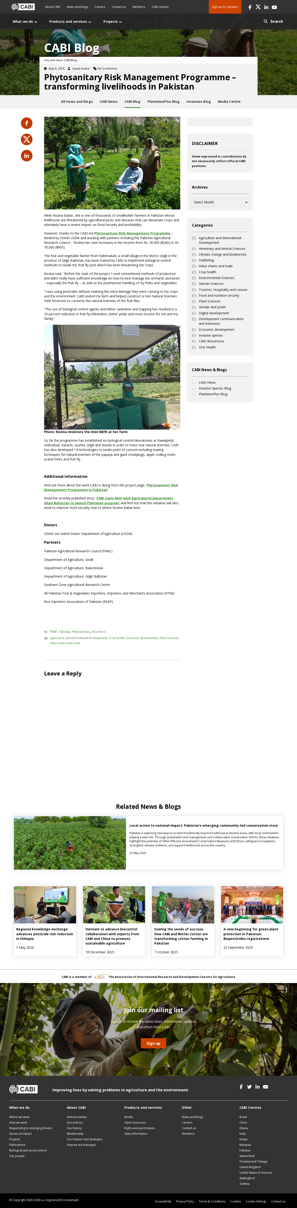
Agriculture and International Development (78, 638)
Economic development (142, 638)
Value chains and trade (65, 643)
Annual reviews (77, 1117)
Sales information (135, 1134)
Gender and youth (212, 307)
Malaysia (245, 1145)
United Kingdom (250, 1167)
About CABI (52, 7)
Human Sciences (211, 283)
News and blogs (77, 7)
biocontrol (99, 632)
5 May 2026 (25, 947)
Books (128, 1117)
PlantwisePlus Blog (213, 394)
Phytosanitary (81, 632)
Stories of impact (20, 1134)
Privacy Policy (185, 1201)
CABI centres (160, 7)
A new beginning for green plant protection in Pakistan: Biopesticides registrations (250, 934)
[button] (250, 7)
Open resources (135, 1122)
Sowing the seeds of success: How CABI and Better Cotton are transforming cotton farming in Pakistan (181, 936)
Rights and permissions (139, 1128)
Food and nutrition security (219, 295)
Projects (14, 1139)
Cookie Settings (256, 1201)
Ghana (243, 1128)
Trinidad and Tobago (253, 1161)
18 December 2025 (99, 952)
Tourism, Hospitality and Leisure (223, 289)
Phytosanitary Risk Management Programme (132, 233)
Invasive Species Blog (215, 388)
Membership (75, 1134)
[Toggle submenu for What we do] (36, 22)
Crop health (116, 638)
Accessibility (163, 1201)
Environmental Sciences (216, 278)
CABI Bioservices (211, 341)
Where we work (19, 1117)
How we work (18, 1122)
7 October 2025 (166, 952)
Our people (17, 1156)
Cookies (235, 1201)
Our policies (75, 1122)
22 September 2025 (238, 947)
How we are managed (81, 1145)
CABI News (207, 382)
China (243, 1122)
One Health (207, 347)
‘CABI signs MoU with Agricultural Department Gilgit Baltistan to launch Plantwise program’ (108, 500)
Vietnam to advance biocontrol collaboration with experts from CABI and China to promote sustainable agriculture (112, 936)
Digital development (214, 313)
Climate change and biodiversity (222, 254)
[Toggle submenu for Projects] (120, 22)
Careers (100, 7)
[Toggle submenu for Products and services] (90, 22)
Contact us (119, 7)
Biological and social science (28, 1150)
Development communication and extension (221, 321)
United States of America (255, 1173)
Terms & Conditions (212, 1201)
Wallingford (247, 1178)
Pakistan (64, 632)
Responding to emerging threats (30, 1128)
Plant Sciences (169, 638)
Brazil (243, 1117)
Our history (74, 1128)
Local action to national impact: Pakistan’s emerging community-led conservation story (203, 825)
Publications (17, 1145)
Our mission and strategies (84, 1139)
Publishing (206, 260)
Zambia (244, 1184)
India (242, 1134)
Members (138, 7)
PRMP (53, 632)
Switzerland (247, 1156)
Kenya (243, 1139)
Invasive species (211, 335)
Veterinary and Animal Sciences (222, 248)
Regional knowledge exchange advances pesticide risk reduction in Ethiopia (44, 934)
